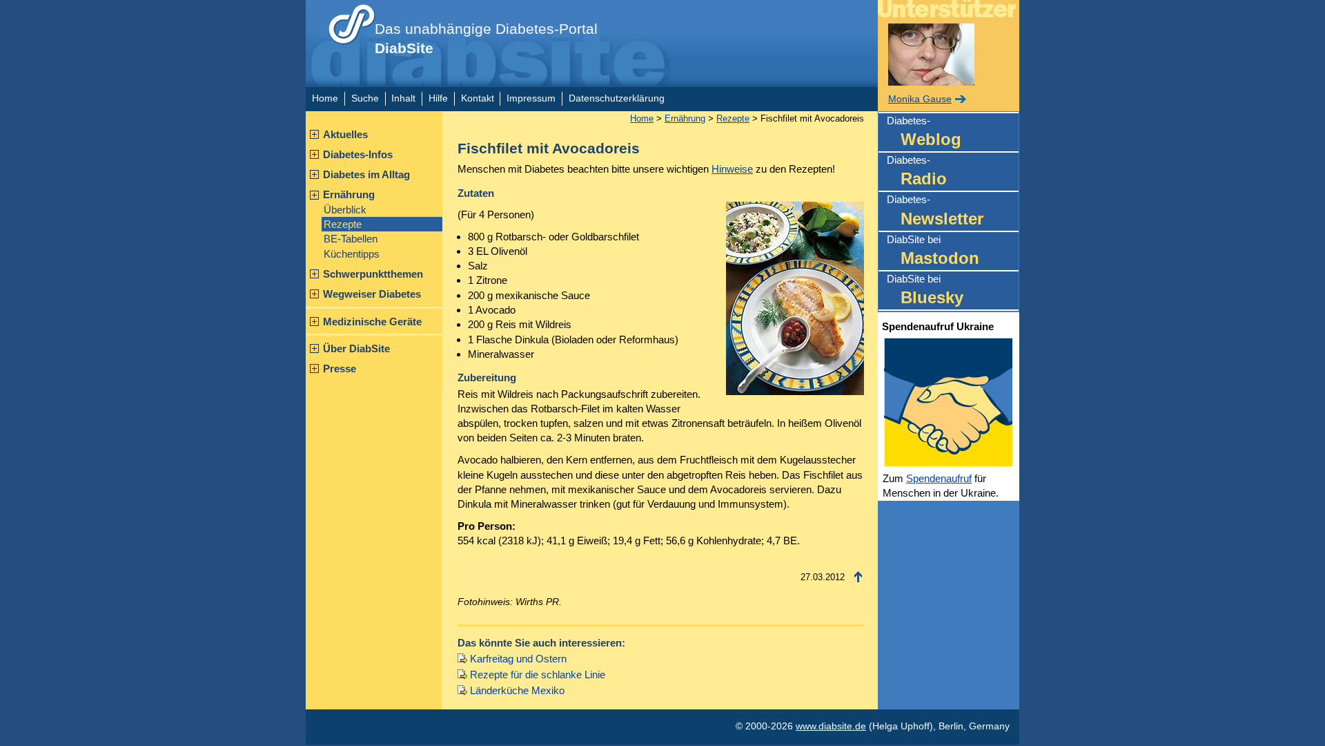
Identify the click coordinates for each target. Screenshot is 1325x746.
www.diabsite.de (831, 726)
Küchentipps (352, 254)
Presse (339, 368)
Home (325, 98)
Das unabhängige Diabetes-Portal (486, 39)
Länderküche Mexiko (517, 690)
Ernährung (349, 194)
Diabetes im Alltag (366, 174)
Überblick (345, 210)
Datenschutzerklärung (617, 98)
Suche (365, 98)
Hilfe (438, 98)
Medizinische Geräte (372, 321)
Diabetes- (924, 132)
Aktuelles (345, 134)
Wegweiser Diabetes (372, 294)
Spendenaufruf (939, 478)
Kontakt (477, 98)
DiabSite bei (933, 250)
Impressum (531, 98)
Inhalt (403, 98)
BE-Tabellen (350, 239)
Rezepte (343, 224)
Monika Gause (920, 99)
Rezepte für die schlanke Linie (537, 674)
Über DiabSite (356, 348)
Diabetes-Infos (358, 154)
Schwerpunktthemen (373, 274)
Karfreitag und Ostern (518, 658)
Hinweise (732, 169)
